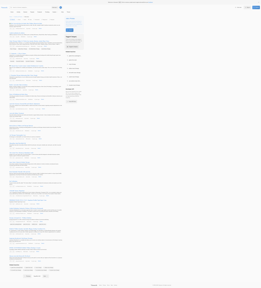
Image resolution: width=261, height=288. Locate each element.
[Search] (60, 7)
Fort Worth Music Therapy (34, 48)
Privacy (104, 285)
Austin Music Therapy (46, 48)
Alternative (33, 46)
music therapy (38, 267)
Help (112, 285)
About (100, 285)
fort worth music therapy (16, 270)
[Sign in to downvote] (13, 28)
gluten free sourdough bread (15, 224)
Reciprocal (45, 19)
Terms (108, 285)
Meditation (23, 36)
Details (40, 28)
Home (10, 16)
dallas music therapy (49, 267)
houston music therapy (54, 270)
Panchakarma (39, 61)
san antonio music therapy (41, 270)
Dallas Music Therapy (22, 48)
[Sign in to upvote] (10, 28)
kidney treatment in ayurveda (16, 121)
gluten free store (26, 224)
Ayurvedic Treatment (30, 61)
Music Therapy (13, 48)
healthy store (34, 224)
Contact (115, 285)
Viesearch (4, 7)
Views (19, 19)
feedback (150, 2)
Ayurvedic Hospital (20, 61)
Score (25, 19)
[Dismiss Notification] (258, 2)
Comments (37, 19)
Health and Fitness (18, 16)
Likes (30, 19)
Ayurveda (28, 28)
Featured (52, 19)
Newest (13, 19)
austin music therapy (28, 270)
